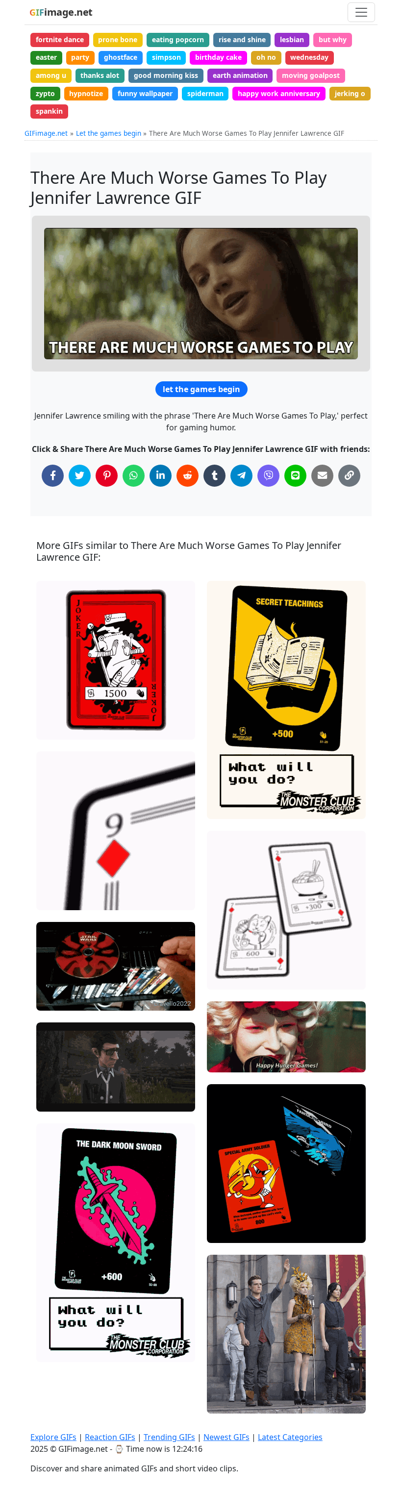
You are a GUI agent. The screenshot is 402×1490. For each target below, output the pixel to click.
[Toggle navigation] (361, 12)
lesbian (292, 39)
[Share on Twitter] (80, 476)
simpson (166, 57)
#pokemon (62, 727)
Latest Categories (290, 1437)
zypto (45, 93)
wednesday (309, 57)
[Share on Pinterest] (107, 476)
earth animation (240, 75)
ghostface (120, 57)
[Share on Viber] (268, 476)
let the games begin (201, 389)
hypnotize (86, 93)
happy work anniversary (279, 93)
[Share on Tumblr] (214, 476)
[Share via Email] (322, 476)
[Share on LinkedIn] (161, 476)
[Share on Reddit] (187, 476)
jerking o (350, 93)
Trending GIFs (169, 1437)
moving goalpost (311, 75)
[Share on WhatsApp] (134, 476)
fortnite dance (60, 39)
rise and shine (242, 39)
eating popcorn (178, 39)
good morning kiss (166, 75)
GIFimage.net (46, 133)
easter (46, 57)
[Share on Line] (295, 476)
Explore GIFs (53, 1437)
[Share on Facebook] (53, 476)
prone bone (117, 39)
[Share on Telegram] (241, 476)
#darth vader (66, 998)
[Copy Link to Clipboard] (349, 476)
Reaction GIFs (110, 1437)
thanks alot (99, 75)
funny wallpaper (145, 93)
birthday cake (218, 57)
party (80, 57)
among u (51, 75)
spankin (49, 111)
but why (333, 39)
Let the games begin (108, 133)
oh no (266, 57)
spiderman (205, 93)
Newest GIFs (226, 1437)
